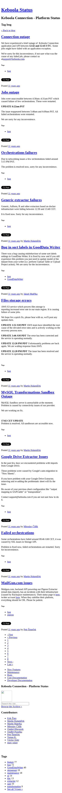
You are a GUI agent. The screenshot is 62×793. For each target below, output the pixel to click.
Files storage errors (16, 300)
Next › (10, 661)
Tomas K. (12, 737)
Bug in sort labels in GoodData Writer (30, 247)
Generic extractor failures (21, 200)
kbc (9, 778)
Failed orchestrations (17, 533)
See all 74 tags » (15, 789)
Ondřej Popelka (14, 732)
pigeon (10, 615)
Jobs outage (10, 92)
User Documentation (17, 677)
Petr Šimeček (30, 629)
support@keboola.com (13, 59)
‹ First (10, 634)
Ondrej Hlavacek (15, 729)
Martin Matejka (14, 723)
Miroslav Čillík (31, 526)
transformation (14, 786)
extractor (11, 781)
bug (9, 71)
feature (10, 762)
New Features (13, 669)
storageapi (12, 770)
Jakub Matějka (30, 294)
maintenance (13, 773)
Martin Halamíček (32, 241)
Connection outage (15, 37)
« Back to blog (8, 30)
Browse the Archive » (11, 706)
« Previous (12, 637)
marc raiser (12, 742)
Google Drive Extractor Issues (24, 457)
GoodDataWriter (15, 279)
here (58, 594)
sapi (9, 783)
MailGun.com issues (16, 583)
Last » (10, 664)
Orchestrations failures (19, 153)
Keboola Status (17, 9)
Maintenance (13, 672)
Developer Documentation (19, 680)
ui (8, 775)
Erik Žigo (11, 718)
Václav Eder (13, 740)
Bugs (9, 675)
